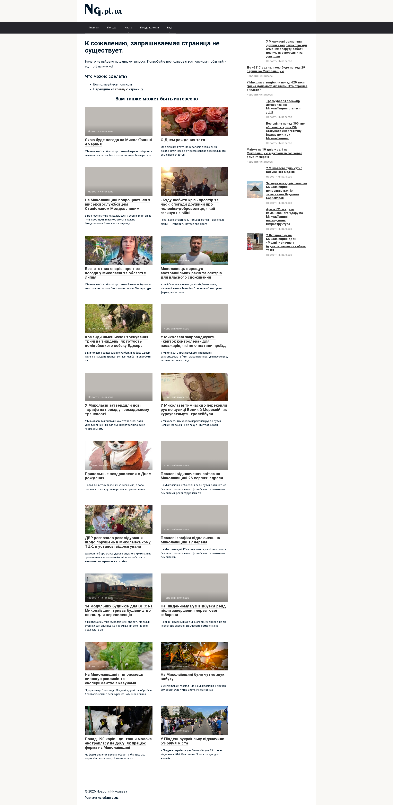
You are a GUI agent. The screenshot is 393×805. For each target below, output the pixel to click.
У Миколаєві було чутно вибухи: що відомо (284, 170)
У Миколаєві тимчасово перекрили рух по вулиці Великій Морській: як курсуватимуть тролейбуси (194, 409)
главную (121, 89)
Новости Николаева (279, 61)
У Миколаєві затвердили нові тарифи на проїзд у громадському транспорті (117, 409)
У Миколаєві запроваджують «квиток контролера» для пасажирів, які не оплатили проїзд (193, 341)
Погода (111, 27)
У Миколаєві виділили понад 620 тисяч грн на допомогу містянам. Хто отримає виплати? (277, 86)
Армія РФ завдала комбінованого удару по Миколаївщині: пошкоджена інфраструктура (284, 216)
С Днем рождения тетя (183, 139)
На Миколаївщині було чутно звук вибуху (192, 676)
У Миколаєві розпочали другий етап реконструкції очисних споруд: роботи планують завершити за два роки (286, 49)
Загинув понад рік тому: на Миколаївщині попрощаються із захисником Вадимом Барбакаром (286, 190)
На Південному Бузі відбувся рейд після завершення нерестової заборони (193, 610)
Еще (169, 27)
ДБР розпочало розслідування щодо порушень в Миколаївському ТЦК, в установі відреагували (118, 542)
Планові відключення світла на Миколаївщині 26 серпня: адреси (192, 475)
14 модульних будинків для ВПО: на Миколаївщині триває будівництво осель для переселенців (118, 610)
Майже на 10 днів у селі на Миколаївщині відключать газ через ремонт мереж (274, 153)
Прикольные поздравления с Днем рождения (118, 475)
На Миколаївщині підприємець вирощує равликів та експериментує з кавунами (114, 678)
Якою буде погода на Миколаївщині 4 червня (118, 141)
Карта (128, 27)
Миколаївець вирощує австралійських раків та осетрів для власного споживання (191, 273)
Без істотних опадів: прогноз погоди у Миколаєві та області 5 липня (115, 273)
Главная (94, 27)
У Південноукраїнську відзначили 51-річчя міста (192, 740)
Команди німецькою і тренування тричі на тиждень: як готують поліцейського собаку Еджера (116, 341)
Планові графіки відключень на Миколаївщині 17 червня (190, 539)
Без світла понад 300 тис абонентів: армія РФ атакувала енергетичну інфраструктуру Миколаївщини (285, 131)
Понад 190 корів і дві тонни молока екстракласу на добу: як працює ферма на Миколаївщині (118, 743)
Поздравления (149, 27)
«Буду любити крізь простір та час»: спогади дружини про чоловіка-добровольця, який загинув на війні (190, 206)
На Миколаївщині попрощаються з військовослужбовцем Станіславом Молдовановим (117, 204)
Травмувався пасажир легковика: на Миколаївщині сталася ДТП (283, 106)
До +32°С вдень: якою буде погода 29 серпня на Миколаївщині (276, 69)
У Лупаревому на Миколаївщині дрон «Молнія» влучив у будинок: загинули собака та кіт (286, 242)
